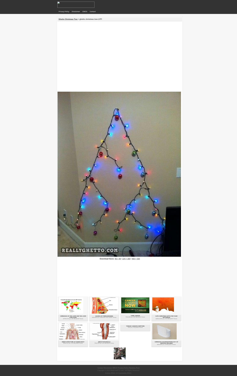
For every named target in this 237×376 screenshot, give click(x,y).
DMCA (84, 11)
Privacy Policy (64, 11)
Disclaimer (76, 11)
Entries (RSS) (110, 373)
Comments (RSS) (125, 373)
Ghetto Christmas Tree (68, 19)
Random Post (134, 368)
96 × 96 (118, 259)
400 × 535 (136, 259)
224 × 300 (126, 259)
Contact (93, 11)
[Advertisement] (120, 40)
